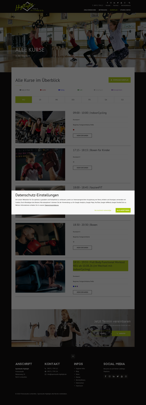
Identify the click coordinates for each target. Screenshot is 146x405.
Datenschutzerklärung (52, 205)
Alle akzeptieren (123, 210)
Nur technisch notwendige (103, 210)
